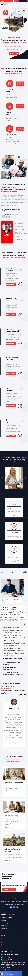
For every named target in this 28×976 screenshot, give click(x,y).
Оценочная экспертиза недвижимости (9, 668)
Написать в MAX (4, 928)
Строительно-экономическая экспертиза (11, 663)
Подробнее (7, 794)
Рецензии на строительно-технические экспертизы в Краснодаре (12, 849)
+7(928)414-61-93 (3, 0)
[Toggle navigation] (25, 4)
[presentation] (2, 478)
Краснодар (9, 0)
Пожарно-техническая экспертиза (12, 658)
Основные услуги (5, 923)
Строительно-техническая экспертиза (10, 624)
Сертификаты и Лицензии (7, 917)
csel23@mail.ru (6, 945)
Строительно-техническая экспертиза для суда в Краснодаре (12, 673)
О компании (4, 920)
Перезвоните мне (22, 1)
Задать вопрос (8, 889)
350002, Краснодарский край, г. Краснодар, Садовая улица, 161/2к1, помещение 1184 (12, 938)
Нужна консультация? (12, 600)
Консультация (14, 53)
